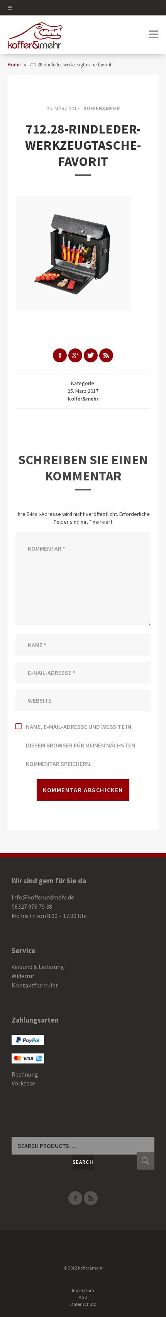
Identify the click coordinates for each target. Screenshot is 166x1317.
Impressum (83, 1290)
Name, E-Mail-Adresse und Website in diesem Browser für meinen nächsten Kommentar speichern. (80, 745)
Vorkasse (23, 1083)
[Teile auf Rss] (106, 355)
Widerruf (23, 976)
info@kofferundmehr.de (43, 897)
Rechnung (25, 1074)
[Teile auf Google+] (75, 355)
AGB (83, 1297)
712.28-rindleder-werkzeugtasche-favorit (83, 145)
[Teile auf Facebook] (60, 355)
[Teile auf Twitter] (91, 355)
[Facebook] (75, 1198)
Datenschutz (83, 1304)
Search (83, 1162)
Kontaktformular (35, 985)
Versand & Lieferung (38, 966)
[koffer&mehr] (35, 34)
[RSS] (91, 1198)
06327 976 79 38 (32, 906)
